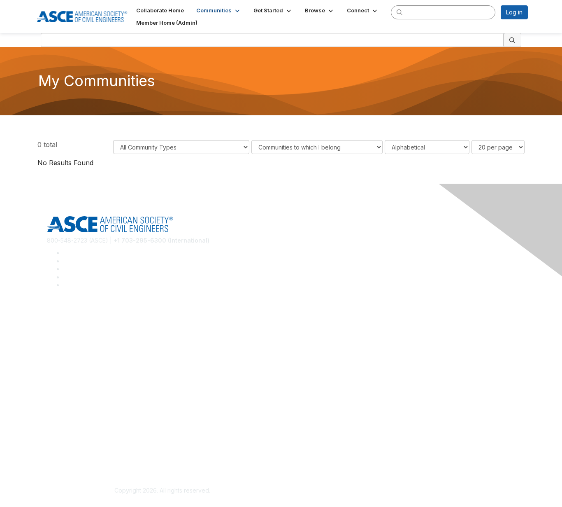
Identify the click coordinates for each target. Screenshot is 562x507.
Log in (514, 12)
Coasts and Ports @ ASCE (82, 332)
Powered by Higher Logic (399, 491)
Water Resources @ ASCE (82, 320)
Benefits (58, 391)
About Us (59, 439)
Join (52, 379)
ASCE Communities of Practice (88, 344)
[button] (218, 10)
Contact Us (62, 404)
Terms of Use (65, 451)
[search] (399, 12)
